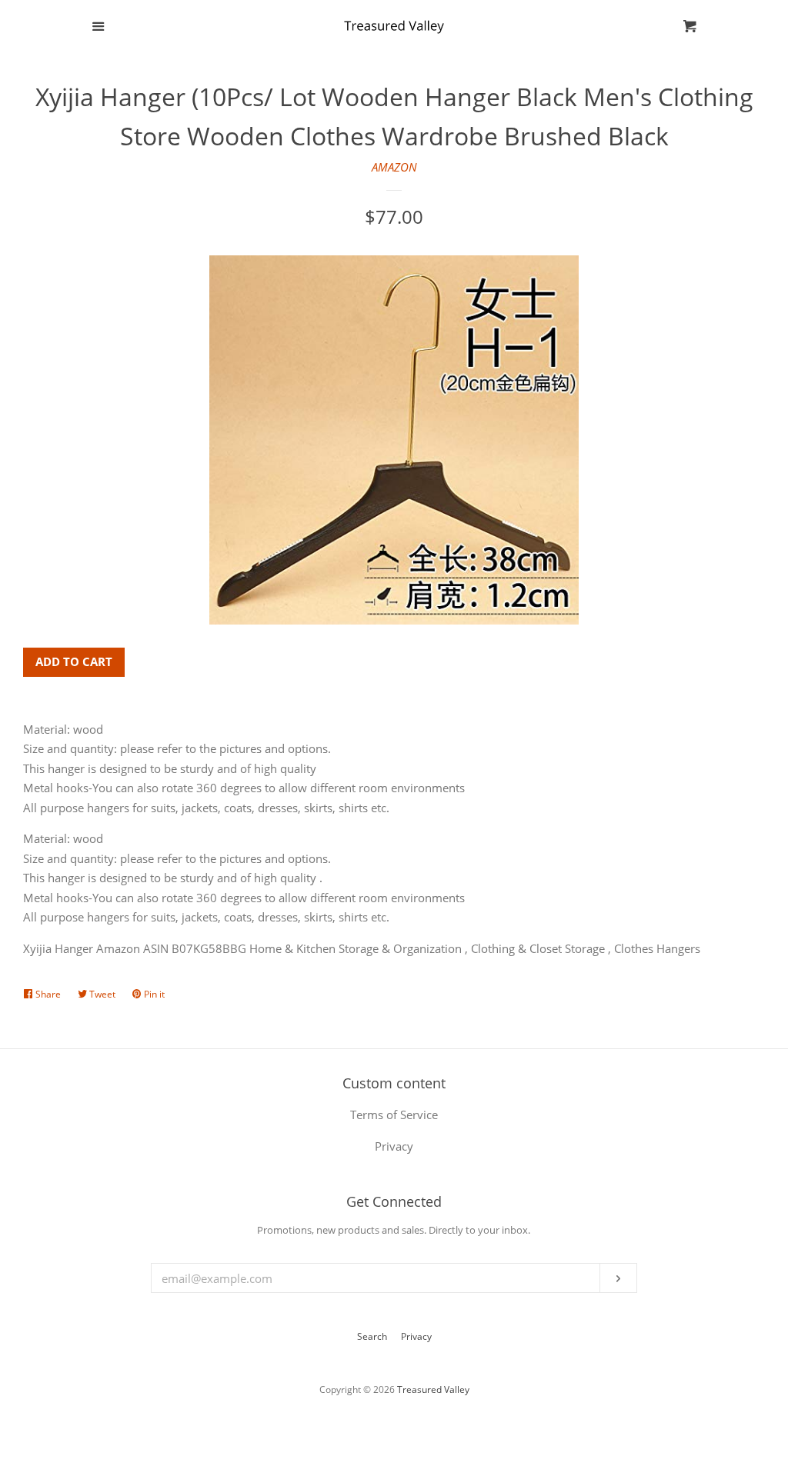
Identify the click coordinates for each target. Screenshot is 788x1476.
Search (372, 1336)
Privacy (416, 1336)
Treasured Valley (433, 1389)
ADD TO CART (73, 661)
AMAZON (394, 167)
